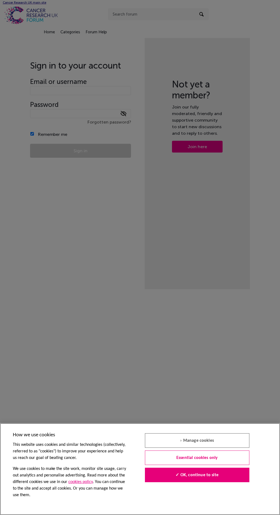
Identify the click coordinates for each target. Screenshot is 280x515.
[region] (140, 469)
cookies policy (80, 482)
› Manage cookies (197, 440)
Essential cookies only (197, 458)
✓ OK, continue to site (197, 475)
